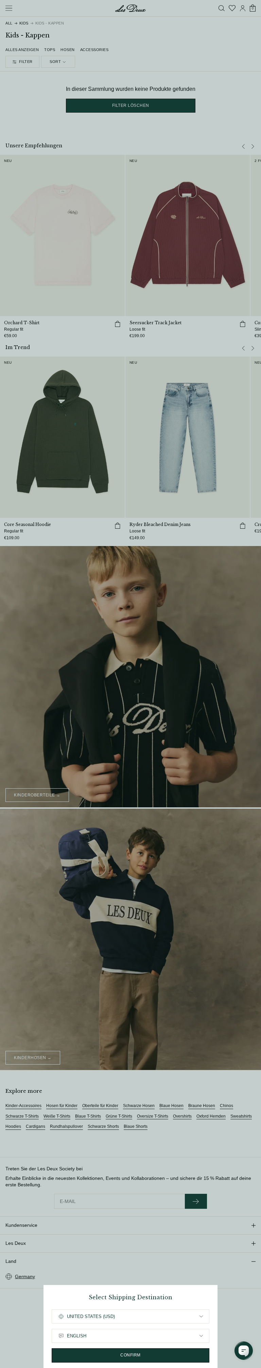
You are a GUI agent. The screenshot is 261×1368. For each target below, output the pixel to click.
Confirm (130, 1355)
